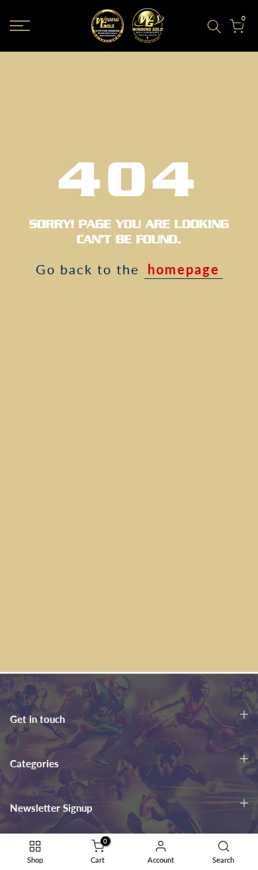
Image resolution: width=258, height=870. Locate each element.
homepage (184, 269)
